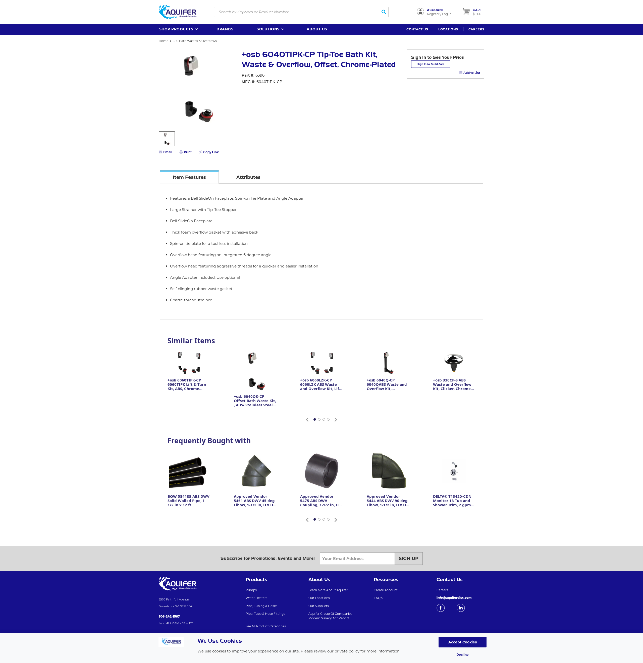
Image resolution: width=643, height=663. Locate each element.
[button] (179, 29)
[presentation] (189, 177)
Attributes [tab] (248, 177)
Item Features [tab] (189, 177)
